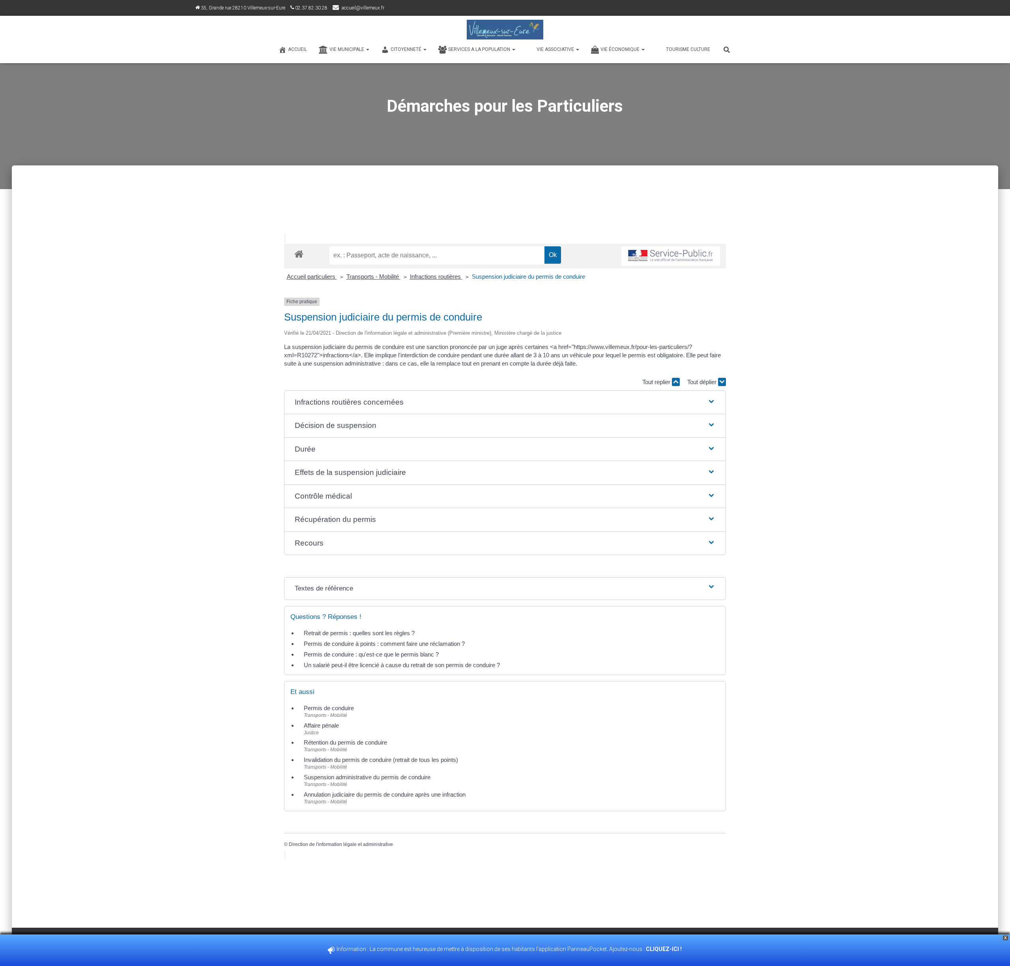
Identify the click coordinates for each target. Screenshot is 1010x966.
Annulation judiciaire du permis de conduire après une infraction (385, 794)
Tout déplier (702, 382)
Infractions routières (436, 276)
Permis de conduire (329, 708)
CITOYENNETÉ (407, 49)
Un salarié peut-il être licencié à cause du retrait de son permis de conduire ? (402, 665)
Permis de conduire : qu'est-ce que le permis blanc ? (371, 654)
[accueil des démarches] (299, 253)
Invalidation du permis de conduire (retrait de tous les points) (381, 759)
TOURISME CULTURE (688, 49)
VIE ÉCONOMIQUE (620, 49)
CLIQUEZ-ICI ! (664, 949)
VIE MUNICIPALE (347, 49)
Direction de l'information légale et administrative (341, 844)
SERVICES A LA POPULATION (479, 49)
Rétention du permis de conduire (345, 742)
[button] (505, 402)
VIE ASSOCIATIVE (556, 49)
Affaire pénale (321, 725)
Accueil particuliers (312, 276)
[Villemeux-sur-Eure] (505, 29)
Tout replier (657, 382)
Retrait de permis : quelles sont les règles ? (359, 633)
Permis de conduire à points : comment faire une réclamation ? (384, 643)
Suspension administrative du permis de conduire (367, 777)
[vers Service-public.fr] (670, 256)
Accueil (297, 49)
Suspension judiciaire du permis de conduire (528, 276)
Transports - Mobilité (373, 276)
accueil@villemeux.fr (363, 8)
